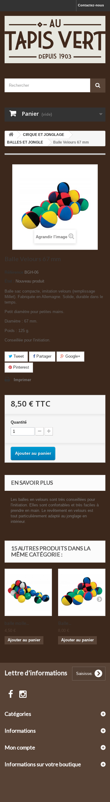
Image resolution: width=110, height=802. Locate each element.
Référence (14, 272)
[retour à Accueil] (11, 135)
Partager (43, 356)
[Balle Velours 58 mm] (81, 592)
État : (9, 281)
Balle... (64, 623)
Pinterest (20, 367)
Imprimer (22, 379)
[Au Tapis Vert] (55, 39)
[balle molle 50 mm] (28, 592)
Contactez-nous (91, 5)
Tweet (18, 356)
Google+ (72, 356)
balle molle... (17, 623)
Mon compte (20, 747)
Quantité (19, 422)
